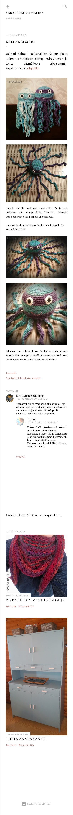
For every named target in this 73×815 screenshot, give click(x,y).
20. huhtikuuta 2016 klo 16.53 (43, 422)
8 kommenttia (26, 745)
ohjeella (33, 68)
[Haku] (65, 5)
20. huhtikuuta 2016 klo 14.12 (32, 398)
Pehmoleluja (24, 378)
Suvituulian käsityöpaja (30, 395)
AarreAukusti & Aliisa (25, 13)
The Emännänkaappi (26, 738)
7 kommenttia (26, 606)
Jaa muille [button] (11, 373)
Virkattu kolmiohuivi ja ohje (35, 600)
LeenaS (31, 419)
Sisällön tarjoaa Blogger (39, 804)
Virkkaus (36, 378)
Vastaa (20, 457)
